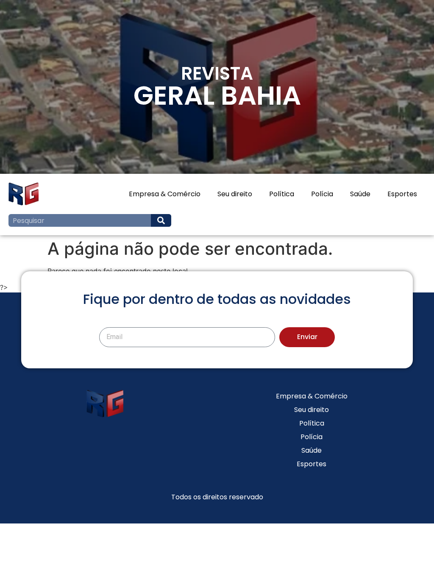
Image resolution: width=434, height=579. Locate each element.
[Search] (161, 220)
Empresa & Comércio (164, 194)
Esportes (402, 194)
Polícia (322, 194)
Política (281, 194)
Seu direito (234, 194)
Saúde (360, 194)
